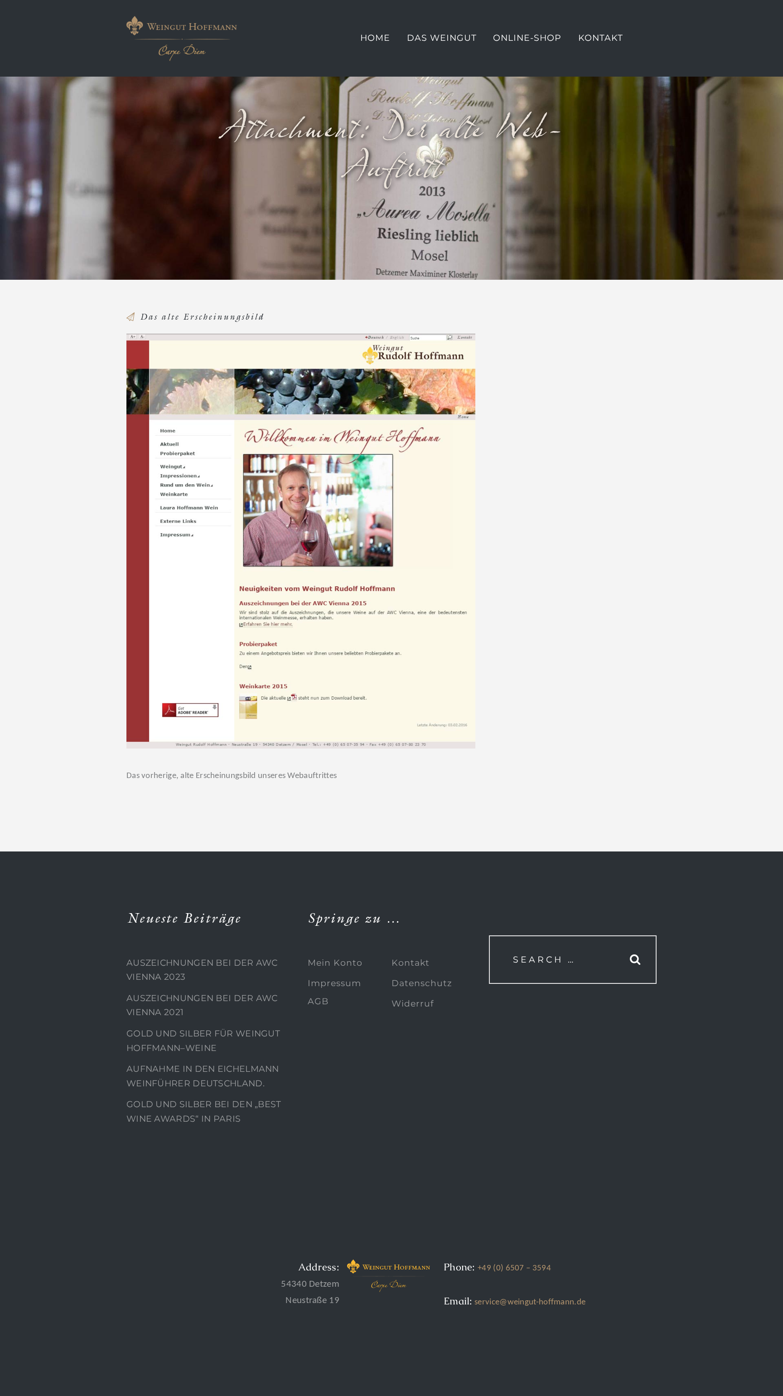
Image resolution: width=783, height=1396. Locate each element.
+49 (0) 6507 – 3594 (514, 1268)
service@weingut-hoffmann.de (529, 1302)
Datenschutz (422, 983)
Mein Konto (335, 963)
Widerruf (413, 1003)
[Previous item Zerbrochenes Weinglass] (213, 541)
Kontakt (600, 38)
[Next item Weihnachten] (388, 541)
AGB (318, 1001)
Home (375, 38)
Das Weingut (442, 38)
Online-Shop (527, 38)
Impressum (334, 983)
